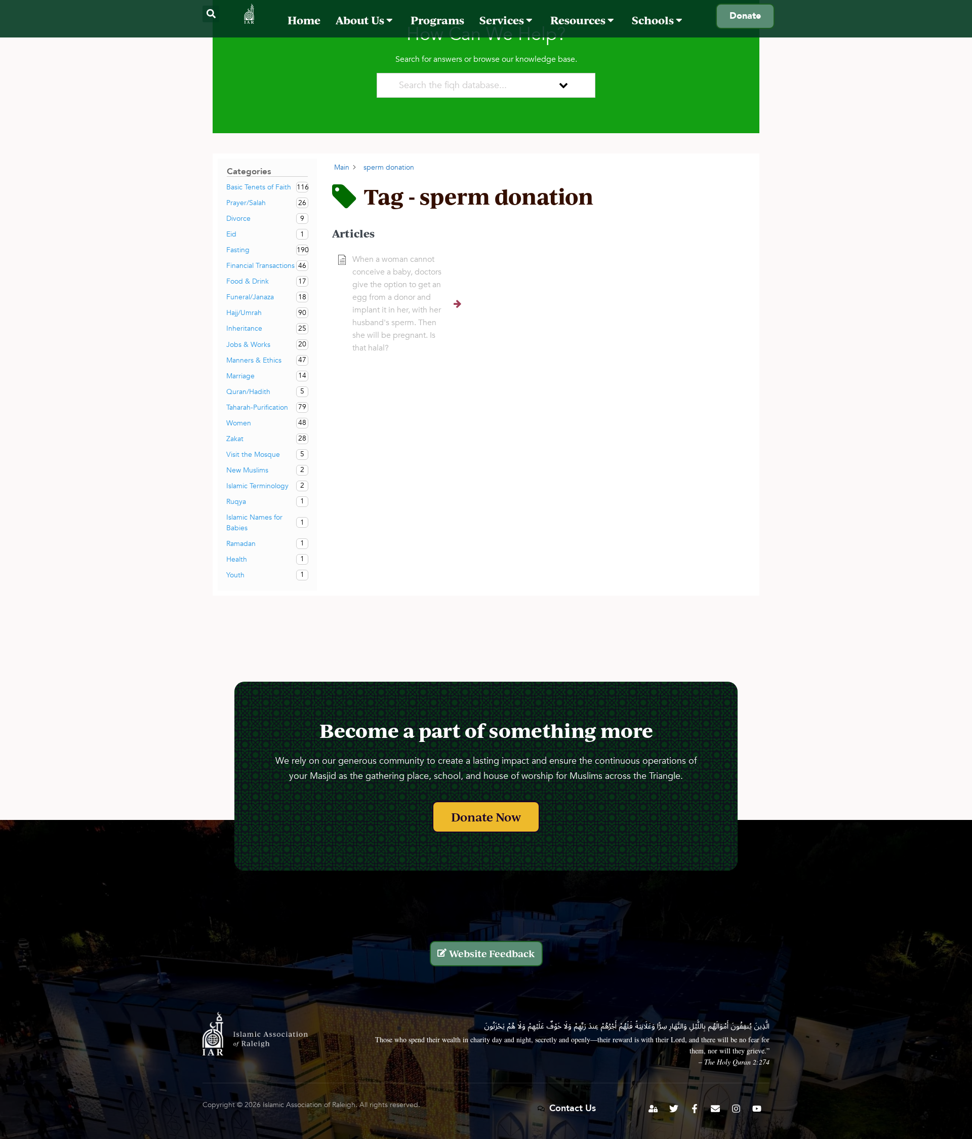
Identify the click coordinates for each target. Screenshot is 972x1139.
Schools (654, 20)
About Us (361, 20)
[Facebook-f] (694, 1108)
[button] (210, 14)
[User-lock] (653, 1108)
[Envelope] (715, 1108)
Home (304, 20)
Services (502, 20)
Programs (437, 20)
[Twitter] (674, 1108)
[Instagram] (736, 1108)
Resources (579, 20)
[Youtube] (757, 1108)
